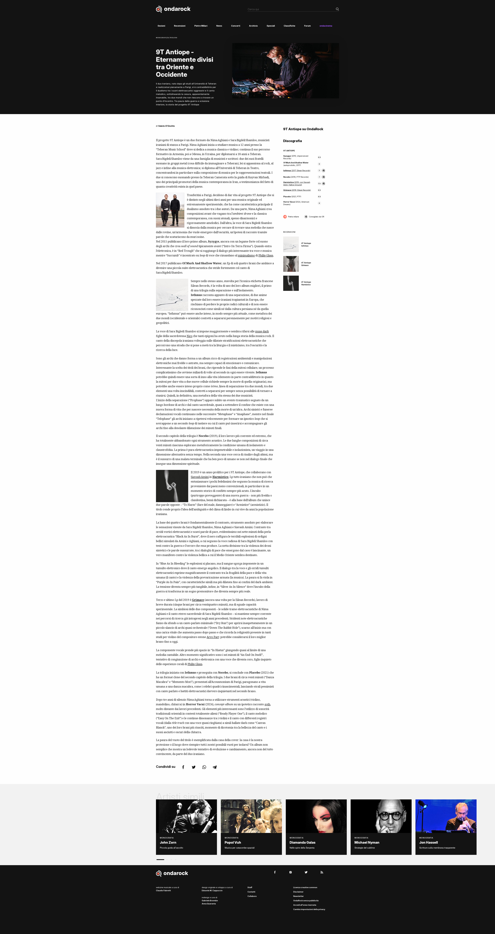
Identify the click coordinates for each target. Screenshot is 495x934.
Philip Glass (265, 255)
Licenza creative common (305, 887)
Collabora (252, 896)
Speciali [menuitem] (271, 25)
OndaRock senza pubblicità (306, 900)
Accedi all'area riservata (304, 905)
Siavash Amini (200, 477)
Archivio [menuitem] (253, 25)
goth (267, 704)
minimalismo (246, 255)
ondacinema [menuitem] (326, 25)
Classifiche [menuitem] (289, 25)
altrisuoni (172, 38)
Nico (189, 336)
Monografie (161, 38)
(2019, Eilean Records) (297, 190)
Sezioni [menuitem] (161, 25)
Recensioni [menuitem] (179, 25)
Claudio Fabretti (163, 890)
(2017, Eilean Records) (296, 170)
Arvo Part (213, 637)
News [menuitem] (219, 25)
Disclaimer (298, 892)
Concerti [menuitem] (235, 25)
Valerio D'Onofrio (166, 125)
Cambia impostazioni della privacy (309, 909)
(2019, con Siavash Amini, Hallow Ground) (296, 183)
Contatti (251, 892)
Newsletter (298, 896)
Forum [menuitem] (307, 25)
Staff (250, 887)
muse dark (262, 331)
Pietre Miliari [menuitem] (200, 25)
